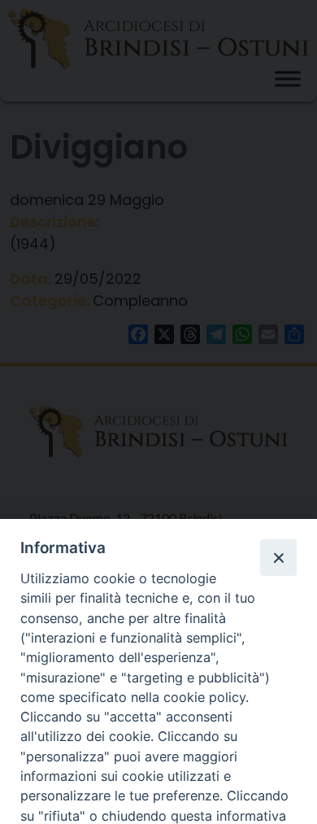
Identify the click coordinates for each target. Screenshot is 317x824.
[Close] (278, 557)
